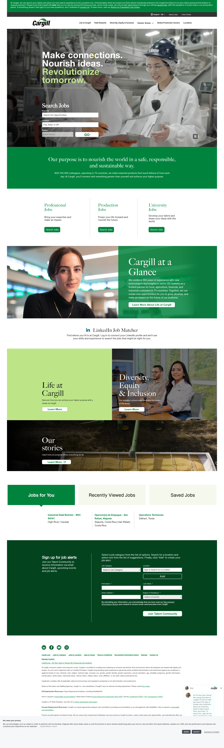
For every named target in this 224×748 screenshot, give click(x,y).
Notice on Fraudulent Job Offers (125, 7)
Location (45, 120)
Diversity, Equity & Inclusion (122, 22)
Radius (44, 130)
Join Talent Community (162, 614)
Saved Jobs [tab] (183, 495)
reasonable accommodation (65, 697)
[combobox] (70, 124)
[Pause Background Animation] (195, 136)
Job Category (107, 566)
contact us (84, 7)
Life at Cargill (85, 22)
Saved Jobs (173, 14)
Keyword (45, 111)
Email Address (108, 593)
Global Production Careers (168, 22)
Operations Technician (151, 515)
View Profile (186, 14)
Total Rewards (100, 22)
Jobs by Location (74, 655)
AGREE (186, 732)
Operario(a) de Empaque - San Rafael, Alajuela (111, 516)
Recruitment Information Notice (126, 655)
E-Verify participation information (85, 702)
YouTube (59, 647)
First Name (107, 584)
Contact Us (154, 655)
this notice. (146, 686)
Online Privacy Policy (48, 726)
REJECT (197, 732)
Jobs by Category (59, 655)
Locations (187, 22)
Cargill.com (46, 655)
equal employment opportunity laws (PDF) (107, 697)
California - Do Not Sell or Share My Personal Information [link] (67, 663)
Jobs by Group (89, 655)
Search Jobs (53, 229)
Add (162, 576)
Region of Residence (152, 593)
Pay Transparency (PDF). (153, 697)
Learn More (58, 409)
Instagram (66, 647)
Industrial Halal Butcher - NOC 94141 (64, 516)
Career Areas (144, 22)
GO (87, 134)
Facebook (51, 647)
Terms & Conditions (104, 655)
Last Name (148, 584)
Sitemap (144, 655)
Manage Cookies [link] (48, 659)
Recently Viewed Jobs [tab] (112, 495)
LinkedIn (44, 647)
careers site (162, 5)
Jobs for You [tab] (41, 495)
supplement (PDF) (136, 697)
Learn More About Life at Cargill (151, 304)
